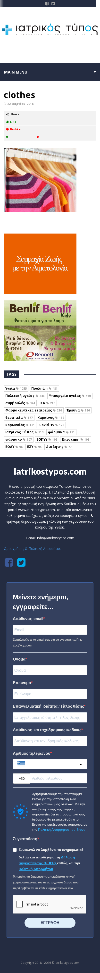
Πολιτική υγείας (24, 395)
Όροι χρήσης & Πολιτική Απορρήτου (32, 548)
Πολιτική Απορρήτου (36, 869)
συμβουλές (20, 403)
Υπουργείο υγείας (70, 395)
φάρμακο (18, 439)
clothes (19, 95)
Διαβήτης (59, 446)
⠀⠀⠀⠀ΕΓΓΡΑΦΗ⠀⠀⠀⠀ (50, 923)
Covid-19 (51, 424)
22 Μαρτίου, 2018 (20, 104)
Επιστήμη (75, 439)
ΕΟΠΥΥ (46, 439)
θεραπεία (19, 417)
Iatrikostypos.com (50, 471)
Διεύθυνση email (28, 619)
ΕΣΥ (34, 446)
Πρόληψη (44, 388)
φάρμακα (61, 432)
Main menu (15, 72)
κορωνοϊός (20, 424)
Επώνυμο (22, 683)
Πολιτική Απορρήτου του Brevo (61, 829)
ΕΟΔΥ (14, 446)
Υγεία (16, 388)
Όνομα (19, 659)
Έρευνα (78, 410)
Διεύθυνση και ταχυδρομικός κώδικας (47, 730)
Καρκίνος (50, 417)
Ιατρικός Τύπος (24, 432)
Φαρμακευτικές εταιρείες (33, 410)
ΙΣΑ (47, 403)
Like (13, 122)
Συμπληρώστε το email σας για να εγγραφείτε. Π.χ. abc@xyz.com (47, 642)
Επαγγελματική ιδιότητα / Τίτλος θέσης (48, 706)
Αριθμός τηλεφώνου (31, 753)
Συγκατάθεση (25, 839)
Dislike (15, 129)
